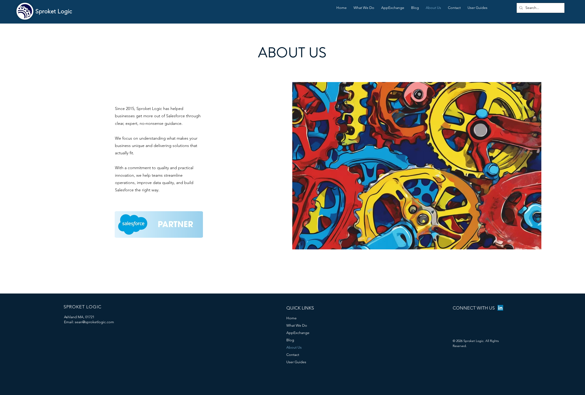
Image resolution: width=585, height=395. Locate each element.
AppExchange (297, 333)
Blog (290, 340)
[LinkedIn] (500, 308)
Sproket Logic (53, 11)
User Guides (296, 362)
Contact (292, 354)
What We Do (296, 325)
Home (291, 318)
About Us (294, 347)
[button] (477, 7)
